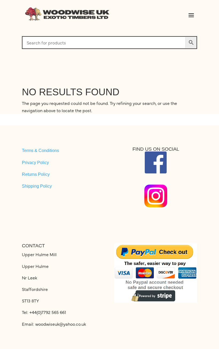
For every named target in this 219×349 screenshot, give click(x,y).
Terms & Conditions (40, 150)
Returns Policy (36, 174)
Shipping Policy (37, 186)
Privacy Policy (35, 162)
